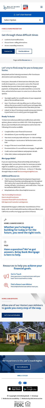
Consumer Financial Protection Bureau (14, 199)
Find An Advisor (23, 51)
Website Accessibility (11, 399)
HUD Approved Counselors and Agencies (15, 202)
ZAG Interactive (36, 399)
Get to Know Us (22, 367)
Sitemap (35, 396)
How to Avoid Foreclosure (10, 197)
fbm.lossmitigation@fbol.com (27, 171)
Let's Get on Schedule (12, 315)
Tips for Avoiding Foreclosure (11, 195)
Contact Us (8, 51)
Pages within (21, 60)
